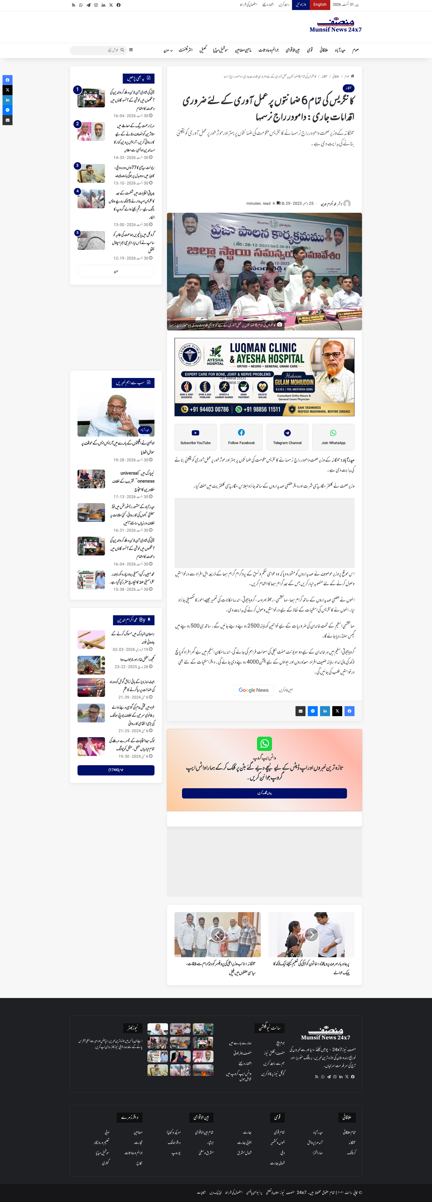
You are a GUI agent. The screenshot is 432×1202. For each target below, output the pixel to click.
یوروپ (176, 1153)
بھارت (247, 1132)
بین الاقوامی (293, 50)
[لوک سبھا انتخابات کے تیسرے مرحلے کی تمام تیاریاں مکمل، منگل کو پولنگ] (91, 746)
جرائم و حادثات (268, 50)
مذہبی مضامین (243, 50)
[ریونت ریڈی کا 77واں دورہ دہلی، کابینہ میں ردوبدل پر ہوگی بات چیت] (91, 173)
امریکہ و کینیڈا (173, 1132)
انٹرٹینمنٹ (185, 50)
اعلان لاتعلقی (272, 1192)
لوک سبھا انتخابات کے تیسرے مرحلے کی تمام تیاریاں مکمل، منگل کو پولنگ (131, 745)
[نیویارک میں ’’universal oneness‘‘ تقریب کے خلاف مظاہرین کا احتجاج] (91, 479)
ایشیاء (210, 1143)
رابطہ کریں (284, 5)
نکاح (139, 1163)
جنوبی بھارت (244, 1143)
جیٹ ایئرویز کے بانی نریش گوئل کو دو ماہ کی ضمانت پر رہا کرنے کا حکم (132, 686)
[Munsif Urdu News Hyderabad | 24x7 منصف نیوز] (335, 24)
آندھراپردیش (315, 1143)
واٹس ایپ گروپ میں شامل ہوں (239, 1076)
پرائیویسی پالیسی (254, 1192)
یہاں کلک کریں (265, 793)
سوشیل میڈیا (220, 50)
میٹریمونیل (301, 5)
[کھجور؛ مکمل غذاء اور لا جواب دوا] (91, 665)
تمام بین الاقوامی (204, 1132)
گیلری (105, 1163)
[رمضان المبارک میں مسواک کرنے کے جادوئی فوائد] (91, 639)
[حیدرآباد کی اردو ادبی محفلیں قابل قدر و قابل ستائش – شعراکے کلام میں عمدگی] (203, 1029)
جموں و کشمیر (277, 1143)
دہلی (282, 1153)
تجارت (138, 1143)
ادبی (107, 1132)
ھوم (355, 50)
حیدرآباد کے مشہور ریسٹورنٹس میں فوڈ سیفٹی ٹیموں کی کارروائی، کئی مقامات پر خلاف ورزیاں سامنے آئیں (132, 515)
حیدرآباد (340, 50)
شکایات (201, 1192)
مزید (166, 50)
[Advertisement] (264, 176)
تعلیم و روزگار (101, 1143)
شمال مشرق (244, 1153)
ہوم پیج (280, 1043)
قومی (310, 50)
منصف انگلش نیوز (274, 1053)
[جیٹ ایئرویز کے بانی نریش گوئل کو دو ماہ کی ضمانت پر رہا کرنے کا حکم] (91, 687)
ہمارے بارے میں (240, 1043)
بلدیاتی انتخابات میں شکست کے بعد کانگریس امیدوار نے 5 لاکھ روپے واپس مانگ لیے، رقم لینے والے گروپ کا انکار (131, 206)
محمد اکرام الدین (328, 204)
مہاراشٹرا (318, 1153)
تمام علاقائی (349, 1132)
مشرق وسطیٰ (206, 1153)
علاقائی (324, 50)
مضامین (138, 1132)
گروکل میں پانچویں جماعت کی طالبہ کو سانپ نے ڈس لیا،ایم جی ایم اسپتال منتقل (133, 243)
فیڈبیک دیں (216, 1192)
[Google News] (254, 690)
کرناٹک (351, 1153)
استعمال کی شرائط (248, 5)
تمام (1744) (115, 770)
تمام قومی (279, 1132)
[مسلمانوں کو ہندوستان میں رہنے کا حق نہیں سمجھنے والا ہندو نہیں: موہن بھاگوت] (180, 1056)
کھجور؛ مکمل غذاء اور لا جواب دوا (137, 660)
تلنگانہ (324, 76)
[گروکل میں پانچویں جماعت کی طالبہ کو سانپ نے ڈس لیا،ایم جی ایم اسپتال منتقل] (91, 240)
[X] (347, 1077)
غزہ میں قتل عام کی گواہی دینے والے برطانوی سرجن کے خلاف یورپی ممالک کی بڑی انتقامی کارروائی (132, 716)
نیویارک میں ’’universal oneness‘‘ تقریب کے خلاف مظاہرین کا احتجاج (133, 482)
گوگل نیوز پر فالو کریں (273, 1074)
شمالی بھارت (277, 1163)
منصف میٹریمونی (243, 1053)
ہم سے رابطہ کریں (274, 1064)
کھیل (203, 50)
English (320, 5)
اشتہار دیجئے (268, 5)
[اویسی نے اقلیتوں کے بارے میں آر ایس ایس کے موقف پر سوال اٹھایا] (158, 1029)
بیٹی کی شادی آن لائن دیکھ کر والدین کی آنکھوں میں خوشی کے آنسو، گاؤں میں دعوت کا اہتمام (132, 101)
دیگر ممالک (174, 1143)
